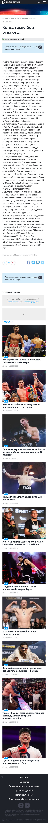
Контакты (24, 782)
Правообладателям (24, 790)
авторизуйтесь (13, 302)
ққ (39, 2)
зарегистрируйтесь (32, 302)
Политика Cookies (24, 794)
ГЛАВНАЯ (5, 18)
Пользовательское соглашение (24, 786)
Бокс (12, 18)
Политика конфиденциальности (24, 799)
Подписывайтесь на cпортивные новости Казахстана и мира (21, 48)
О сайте (24, 777)
